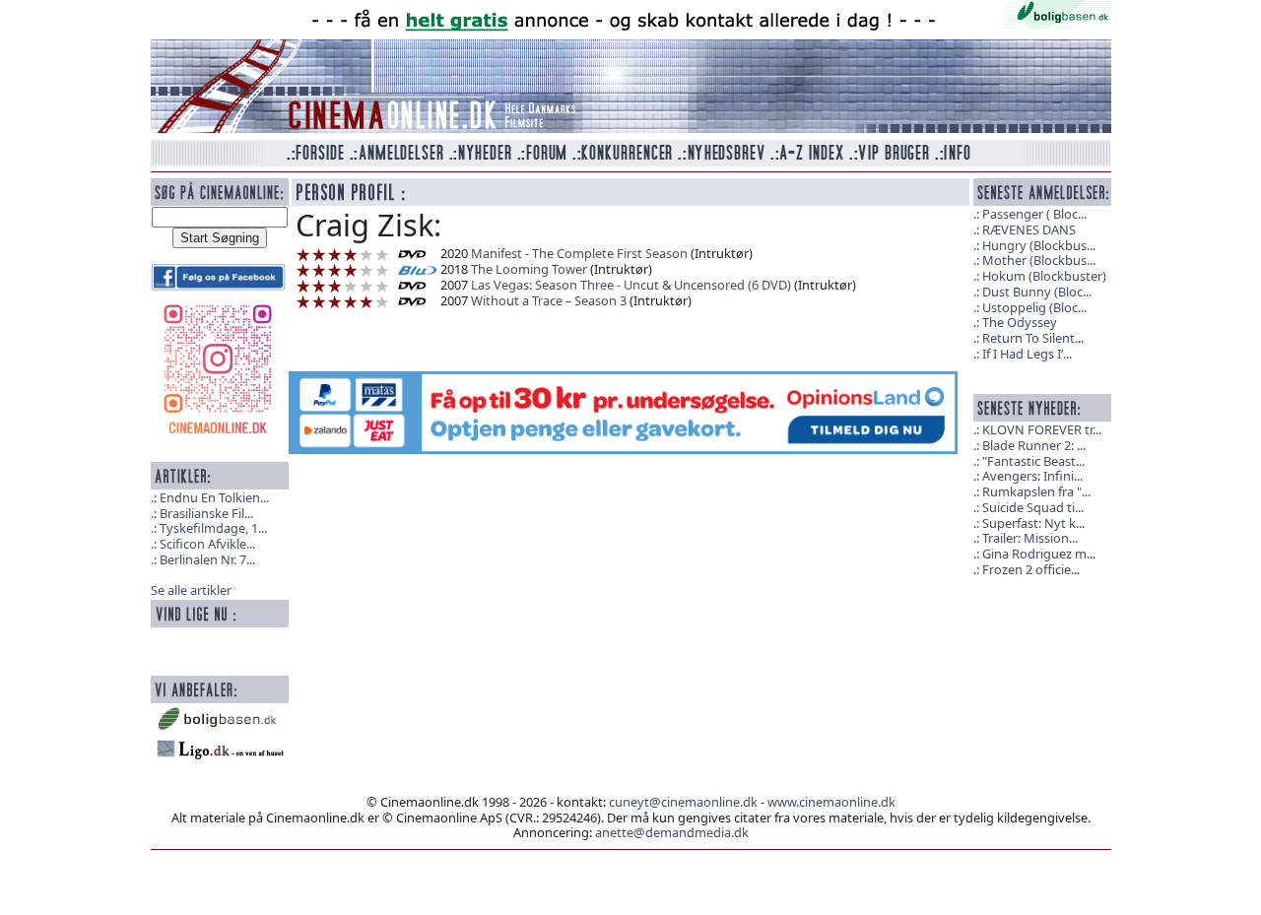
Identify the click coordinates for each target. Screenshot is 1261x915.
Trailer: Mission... (1030, 538)
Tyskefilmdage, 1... (213, 528)
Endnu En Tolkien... (214, 497)
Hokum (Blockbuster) (1044, 276)
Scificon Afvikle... (207, 544)
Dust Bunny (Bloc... (1037, 291)
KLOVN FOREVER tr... (1041, 429)
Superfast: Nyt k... (1033, 523)
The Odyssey (1019, 322)
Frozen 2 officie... (1031, 569)
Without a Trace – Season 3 (549, 300)
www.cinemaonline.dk (831, 802)
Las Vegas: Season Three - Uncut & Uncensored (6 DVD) (631, 285)
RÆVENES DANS (1029, 229)
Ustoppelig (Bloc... (1034, 307)
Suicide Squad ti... (1033, 507)
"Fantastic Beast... (1033, 461)
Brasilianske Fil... (206, 513)
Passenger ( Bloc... (1034, 214)
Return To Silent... (1033, 338)
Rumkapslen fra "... (1036, 491)
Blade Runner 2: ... (1034, 445)
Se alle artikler (191, 590)
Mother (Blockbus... (1038, 260)
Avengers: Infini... (1032, 476)
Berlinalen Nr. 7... (207, 559)
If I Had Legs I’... (1027, 353)
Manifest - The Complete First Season (579, 253)
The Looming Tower (529, 269)
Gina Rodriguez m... (1038, 553)
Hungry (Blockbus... (1038, 245)
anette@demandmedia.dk (672, 832)
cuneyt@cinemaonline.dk (683, 802)
